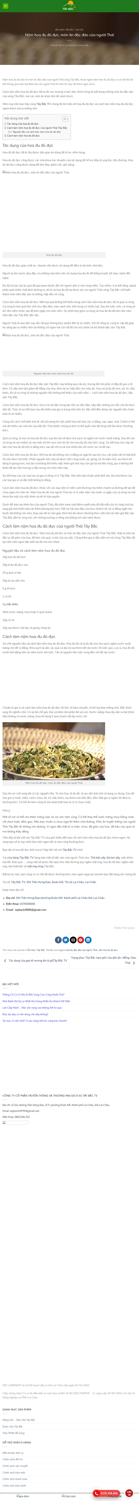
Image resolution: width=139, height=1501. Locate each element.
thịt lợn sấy (113, 857)
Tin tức (79, 30)
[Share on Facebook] (58, 940)
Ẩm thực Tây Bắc (64, 30)
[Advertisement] (69, 682)
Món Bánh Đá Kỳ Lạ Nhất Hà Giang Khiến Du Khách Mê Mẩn (36, 1001)
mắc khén (12, 604)
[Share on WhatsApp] (50, 940)
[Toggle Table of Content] (63, 119)
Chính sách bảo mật (14, 1472)
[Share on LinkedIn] (88, 940)
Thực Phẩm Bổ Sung (13, 1433)
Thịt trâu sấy (98, 857)
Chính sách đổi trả (13, 1459)
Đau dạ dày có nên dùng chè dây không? (25, 1014)
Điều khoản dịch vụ (13, 1452)
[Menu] (5, 6)
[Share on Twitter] (65, 940)
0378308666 (27, 903)
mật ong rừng (35, 866)
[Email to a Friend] (73, 940)
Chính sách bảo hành (14, 1485)
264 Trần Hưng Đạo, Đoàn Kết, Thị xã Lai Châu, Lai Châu (61, 882)
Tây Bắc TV (43, 104)
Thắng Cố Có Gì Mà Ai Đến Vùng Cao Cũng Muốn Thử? (33, 994)
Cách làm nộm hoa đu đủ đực (23, 135)
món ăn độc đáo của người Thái (81, 950)
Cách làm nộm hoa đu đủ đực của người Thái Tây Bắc (37, 127)
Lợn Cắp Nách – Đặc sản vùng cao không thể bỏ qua (32, 1007)
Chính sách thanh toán (15, 1479)
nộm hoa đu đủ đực (108, 950)
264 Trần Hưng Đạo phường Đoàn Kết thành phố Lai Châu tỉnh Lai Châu (60, 897)
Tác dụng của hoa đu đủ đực (23, 123)
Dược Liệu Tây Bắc (13, 1426)
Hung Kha (83, 45)
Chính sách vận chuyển (15, 1466)
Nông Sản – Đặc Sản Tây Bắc (19, 1420)
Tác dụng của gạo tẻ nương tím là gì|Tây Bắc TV (37, 960)
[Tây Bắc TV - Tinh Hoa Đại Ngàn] (69, 6)
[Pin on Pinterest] (80, 940)
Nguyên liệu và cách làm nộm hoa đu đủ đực (37, 132)
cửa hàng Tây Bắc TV (20, 857)
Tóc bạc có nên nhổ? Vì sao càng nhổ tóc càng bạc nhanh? (35, 1020)
